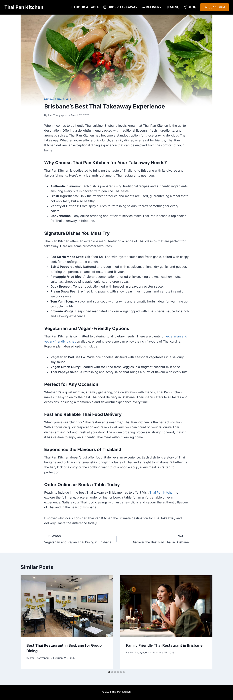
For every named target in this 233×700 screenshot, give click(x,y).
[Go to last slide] (26, 622)
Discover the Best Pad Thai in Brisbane (160, 539)
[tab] (109, 672)
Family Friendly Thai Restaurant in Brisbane (164, 645)
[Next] (207, 622)
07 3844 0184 (214, 7)
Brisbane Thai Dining (57, 99)
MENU (174, 7)
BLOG (192, 7)
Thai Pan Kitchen (161, 492)
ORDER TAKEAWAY (122, 7)
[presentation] (67, 606)
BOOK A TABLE (87, 7)
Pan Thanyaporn (57, 115)
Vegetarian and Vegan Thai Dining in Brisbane (77, 539)
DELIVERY (154, 7)
